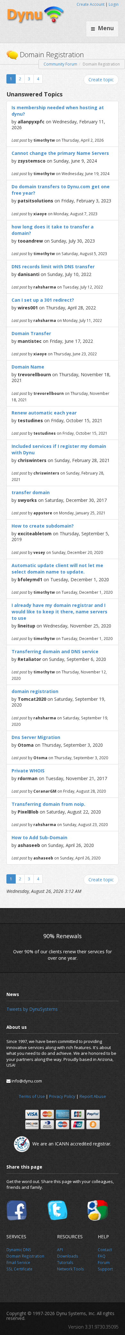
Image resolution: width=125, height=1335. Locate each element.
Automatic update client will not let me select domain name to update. (57, 568)
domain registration (35, 691)
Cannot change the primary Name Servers (60, 153)
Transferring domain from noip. (48, 804)
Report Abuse (92, 1096)
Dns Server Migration (36, 737)
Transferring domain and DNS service (55, 651)
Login (114, 4)
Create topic (101, 79)
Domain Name (28, 367)
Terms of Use (32, 1096)
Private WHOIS (28, 771)
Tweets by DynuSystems (32, 1009)
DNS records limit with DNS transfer (53, 266)
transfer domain (31, 492)
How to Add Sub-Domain (39, 837)
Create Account (90, 4)
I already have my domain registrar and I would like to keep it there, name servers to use (59, 611)
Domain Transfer (31, 333)
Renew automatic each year (44, 413)
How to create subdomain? (43, 526)
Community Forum (60, 64)
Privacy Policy (62, 1096)
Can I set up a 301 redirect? (43, 300)
